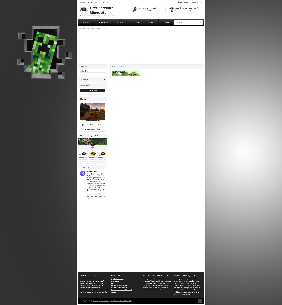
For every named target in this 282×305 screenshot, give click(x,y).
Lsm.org (95, 301)
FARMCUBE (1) (101, 28)
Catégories (84, 79)
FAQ (112, 283)
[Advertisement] (144, 46)
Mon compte (115, 281)
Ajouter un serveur (117, 279)
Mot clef (83, 71)
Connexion (183, 2)
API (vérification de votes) (119, 285)
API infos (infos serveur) (119, 288)
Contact (113, 292)
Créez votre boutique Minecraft (121, 290)
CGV (111, 301)
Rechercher (92, 90)
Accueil (82, 28)
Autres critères (85, 85)
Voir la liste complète (92, 129)
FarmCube (91, 28)
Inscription (197, 2)
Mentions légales (104, 301)
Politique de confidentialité (122, 301)
